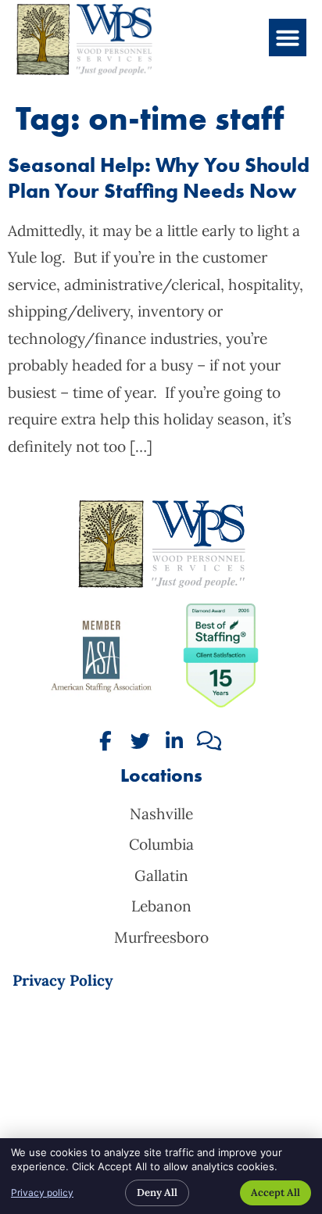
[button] (287, 37)
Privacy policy (42, 1192)
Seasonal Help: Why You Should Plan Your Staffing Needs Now (158, 178)
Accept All (275, 1192)
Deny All (157, 1192)
